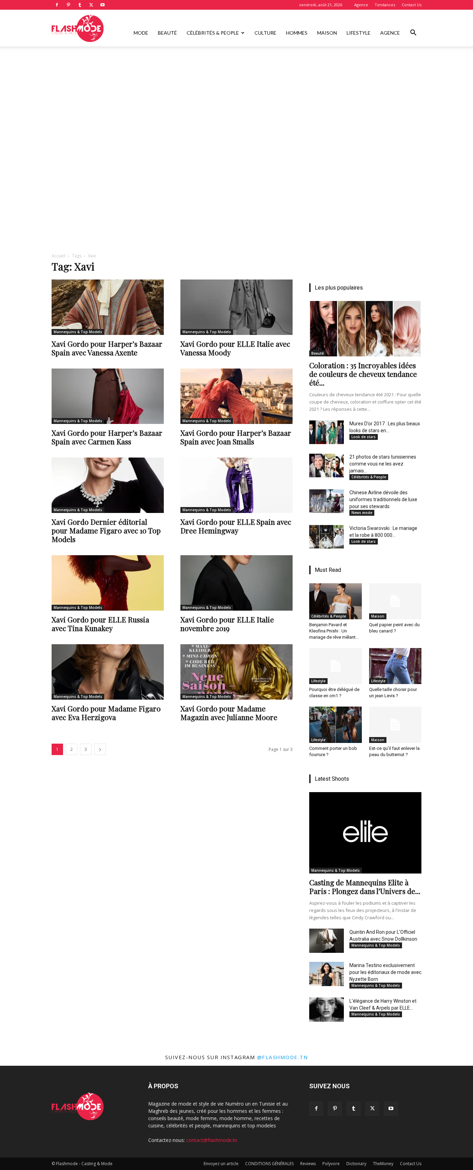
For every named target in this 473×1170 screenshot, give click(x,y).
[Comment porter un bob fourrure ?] (335, 725)
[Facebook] (57, 5)
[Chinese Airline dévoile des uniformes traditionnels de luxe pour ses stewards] (326, 501)
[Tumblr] (79, 5)
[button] (413, 33)
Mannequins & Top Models (78, 331)
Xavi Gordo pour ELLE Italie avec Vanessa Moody (235, 348)
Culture (265, 33)
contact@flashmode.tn (211, 1140)
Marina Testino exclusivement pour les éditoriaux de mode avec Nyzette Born (385, 972)
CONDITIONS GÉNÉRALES (269, 1164)
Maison (327, 33)
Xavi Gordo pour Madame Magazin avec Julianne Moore (228, 712)
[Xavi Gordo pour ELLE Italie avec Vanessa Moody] (236, 307)
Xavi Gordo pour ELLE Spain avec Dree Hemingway (235, 526)
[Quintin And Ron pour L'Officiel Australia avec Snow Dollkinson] (326, 941)
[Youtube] (102, 5)
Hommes (296, 33)
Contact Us (411, 4)
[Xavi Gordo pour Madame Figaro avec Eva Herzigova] (108, 672)
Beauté (167, 33)
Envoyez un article (221, 1164)
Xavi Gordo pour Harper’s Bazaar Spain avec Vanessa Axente (107, 348)
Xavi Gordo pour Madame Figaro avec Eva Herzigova (106, 712)
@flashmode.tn (282, 1057)
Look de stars (363, 436)
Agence (361, 4)
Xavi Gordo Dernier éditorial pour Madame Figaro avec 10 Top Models (106, 530)
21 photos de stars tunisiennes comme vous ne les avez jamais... (382, 463)
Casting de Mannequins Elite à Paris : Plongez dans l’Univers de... (364, 886)
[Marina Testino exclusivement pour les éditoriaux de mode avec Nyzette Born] (326, 974)
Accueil (58, 256)
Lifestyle (359, 33)
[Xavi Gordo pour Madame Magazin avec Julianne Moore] (236, 672)
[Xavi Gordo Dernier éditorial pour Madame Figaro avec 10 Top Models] (108, 485)
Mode (141, 33)
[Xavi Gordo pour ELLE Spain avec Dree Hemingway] (236, 485)
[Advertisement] (236, 98)
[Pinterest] (68, 5)
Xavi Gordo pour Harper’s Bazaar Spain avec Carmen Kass (107, 437)
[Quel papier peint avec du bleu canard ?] (395, 601)
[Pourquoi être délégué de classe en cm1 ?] (335, 666)
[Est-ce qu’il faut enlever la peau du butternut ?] (395, 725)
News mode (361, 512)
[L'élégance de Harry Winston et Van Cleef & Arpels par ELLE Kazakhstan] (326, 1010)
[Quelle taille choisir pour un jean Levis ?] (395, 666)
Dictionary (356, 1164)
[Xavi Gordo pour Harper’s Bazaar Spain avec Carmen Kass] (108, 396)
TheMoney (383, 1164)
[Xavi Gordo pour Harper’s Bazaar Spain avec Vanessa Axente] (108, 307)
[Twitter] (91, 5)
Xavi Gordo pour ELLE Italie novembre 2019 (227, 623)
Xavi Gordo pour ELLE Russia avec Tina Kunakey (100, 623)
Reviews (308, 1164)
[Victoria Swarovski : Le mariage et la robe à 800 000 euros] (326, 537)
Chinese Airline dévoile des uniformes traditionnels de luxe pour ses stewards (383, 499)
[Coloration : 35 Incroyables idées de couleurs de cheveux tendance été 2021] (365, 328)
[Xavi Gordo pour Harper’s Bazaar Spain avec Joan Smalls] (236, 396)
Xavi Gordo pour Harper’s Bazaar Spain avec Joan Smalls (235, 437)
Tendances (385, 4)
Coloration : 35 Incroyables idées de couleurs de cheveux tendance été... (363, 373)
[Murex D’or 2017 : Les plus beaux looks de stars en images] (326, 432)
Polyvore (331, 1164)
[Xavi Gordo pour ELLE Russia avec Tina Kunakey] (108, 583)
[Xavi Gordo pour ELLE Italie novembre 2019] (236, 583)
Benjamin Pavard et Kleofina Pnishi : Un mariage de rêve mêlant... (334, 631)
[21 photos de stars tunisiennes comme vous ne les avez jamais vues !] (326, 465)
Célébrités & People (213, 33)
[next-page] (100, 749)
